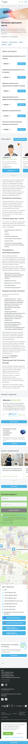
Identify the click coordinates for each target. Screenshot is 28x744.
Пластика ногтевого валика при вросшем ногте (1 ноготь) (12, 123)
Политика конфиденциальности (6, 713)
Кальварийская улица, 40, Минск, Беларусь (14, 613)
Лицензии (15, 713)
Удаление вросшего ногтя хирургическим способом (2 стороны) (13, 98)
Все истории (14, 421)
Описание (4, 42)
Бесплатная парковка (13, 617)
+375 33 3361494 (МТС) (10, 595)
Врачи (21, 42)
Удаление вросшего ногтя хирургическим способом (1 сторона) (13, 84)
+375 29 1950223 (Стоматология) (13, 601)
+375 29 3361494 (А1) (10, 592)
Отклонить (19, 733)
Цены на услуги (13, 42)
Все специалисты (20, 139)
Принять (8, 733)
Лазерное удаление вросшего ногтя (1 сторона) (14, 57)
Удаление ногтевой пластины (11, 110)
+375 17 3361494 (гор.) (10, 598)
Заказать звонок (14, 510)
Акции (9, 44)
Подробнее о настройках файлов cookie (14, 737)
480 (11, 522)
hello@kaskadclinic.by (10, 603)
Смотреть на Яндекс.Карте (15, 622)
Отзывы (4, 44)
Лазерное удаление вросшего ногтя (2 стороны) (13, 71)
